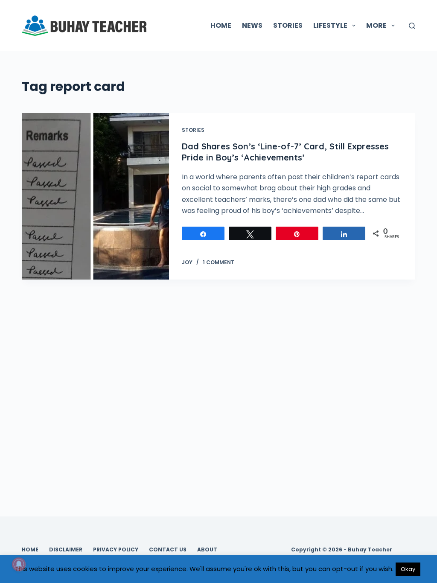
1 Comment (218, 262)
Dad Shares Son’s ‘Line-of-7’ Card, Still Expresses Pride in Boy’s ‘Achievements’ (285, 152)
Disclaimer (65, 549)
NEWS (252, 25)
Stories (193, 130)
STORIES (288, 25)
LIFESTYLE (330, 25)
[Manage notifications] (19, 564)
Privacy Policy (115, 549)
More (376, 25)
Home (30, 549)
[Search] (412, 26)
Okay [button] (408, 569)
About (207, 549)
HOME (220, 25)
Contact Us (167, 549)
